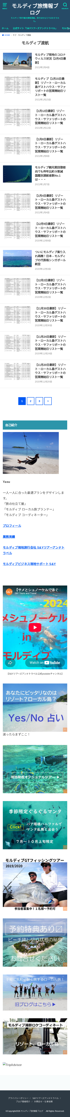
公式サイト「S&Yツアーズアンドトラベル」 (35, 28)
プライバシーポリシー (18, 1098)
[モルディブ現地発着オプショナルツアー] (35, 790)
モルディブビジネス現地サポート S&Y (29, 564)
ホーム (5, 28)
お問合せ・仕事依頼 (43, 1101)
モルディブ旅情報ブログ (35, 9)
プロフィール (12, 525)
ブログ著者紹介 (23, 1101)
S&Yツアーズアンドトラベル (45, 1098)
